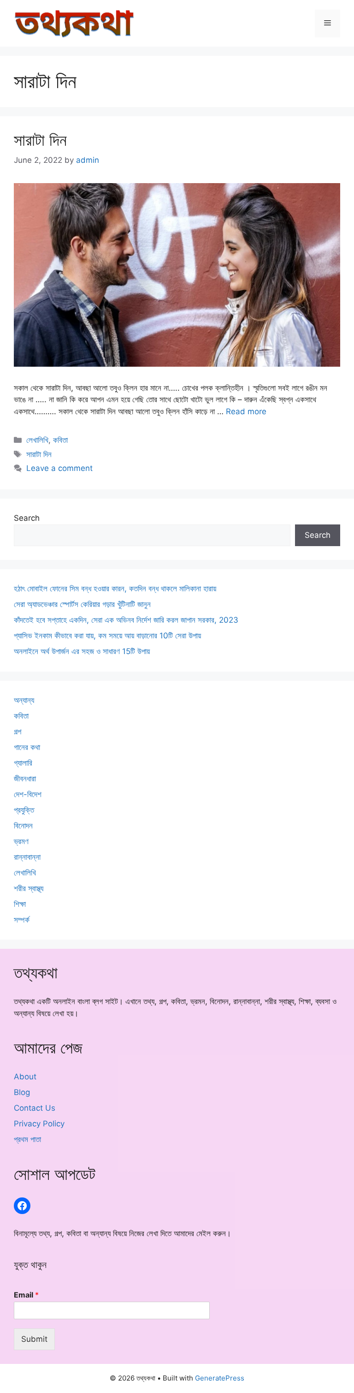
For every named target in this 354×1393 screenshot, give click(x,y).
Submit (34, 1339)
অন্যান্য (24, 700)
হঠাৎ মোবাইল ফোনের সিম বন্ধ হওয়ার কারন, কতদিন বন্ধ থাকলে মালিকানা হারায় (115, 588)
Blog (22, 1092)
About (25, 1076)
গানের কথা (27, 747)
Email (26, 1294)
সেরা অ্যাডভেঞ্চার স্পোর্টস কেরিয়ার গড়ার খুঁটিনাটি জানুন (82, 604)
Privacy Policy (39, 1123)
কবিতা (60, 440)
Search (27, 518)
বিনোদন (23, 825)
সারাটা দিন (40, 139)
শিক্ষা (20, 904)
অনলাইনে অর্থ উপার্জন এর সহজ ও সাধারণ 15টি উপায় (82, 651)
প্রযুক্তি (24, 810)
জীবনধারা (25, 778)
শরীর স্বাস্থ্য (28, 888)
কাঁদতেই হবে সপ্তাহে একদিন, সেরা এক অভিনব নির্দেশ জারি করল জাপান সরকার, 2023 (126, 620)
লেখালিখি (37, 440)
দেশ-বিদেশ (27, 794)
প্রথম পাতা (27, 1139)
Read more (246, 411)
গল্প (17, 731)
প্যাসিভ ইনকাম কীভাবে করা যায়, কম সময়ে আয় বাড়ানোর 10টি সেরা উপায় (107, 635)
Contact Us (34, 1108)
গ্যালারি (23, 763)
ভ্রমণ (21, 841)
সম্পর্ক (22, 919)
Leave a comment (59, 468)
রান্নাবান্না (27, 857)
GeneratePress (219, 1378)
